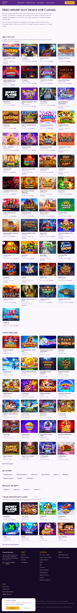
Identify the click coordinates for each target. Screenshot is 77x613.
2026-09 (7, 489)
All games (22, 2)
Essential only (27, 608)
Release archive (25, 557)
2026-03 (37, 489)
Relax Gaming (46, 474)
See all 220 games (7, 463)
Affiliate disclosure (6, 594)
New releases (31, 2)
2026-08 (17, 489)
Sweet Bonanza (44, 572)
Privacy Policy (20, 604)
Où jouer (42, 577)
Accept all (12, 608)
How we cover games (63, 557)
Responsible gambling (7, 591)
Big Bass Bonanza (44, 575)
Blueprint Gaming (9, 478)
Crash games (50, 2)
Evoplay (56, 474)
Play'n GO (34, 474)
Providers (41, 2)
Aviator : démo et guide (45, 557)
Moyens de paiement (45, 580)
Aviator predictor (44, 559)
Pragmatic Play (8, 474)
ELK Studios (30, 478)
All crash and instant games (10, 544)
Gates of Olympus (44, 570)
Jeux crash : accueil (45, 554)
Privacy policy (5, 586)
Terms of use (5, 589)
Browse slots (69, 2)
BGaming (66, 474)
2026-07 (27, 489)
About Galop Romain (63, 554)
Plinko (41, 562)
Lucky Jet (42, 567)
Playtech (20, 478)
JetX (41, 565)
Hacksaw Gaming (22, 474)
